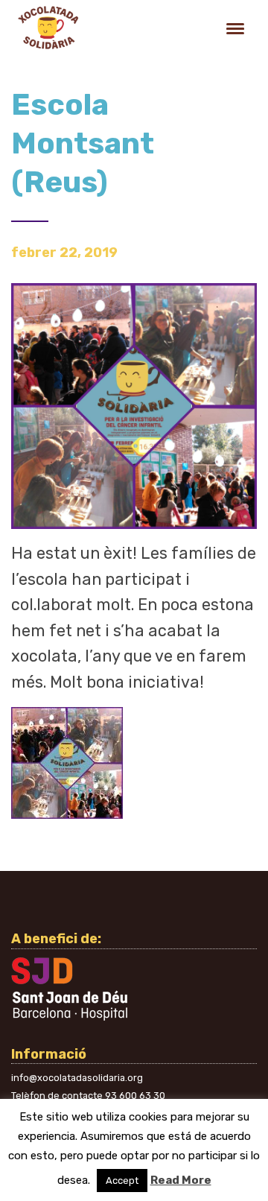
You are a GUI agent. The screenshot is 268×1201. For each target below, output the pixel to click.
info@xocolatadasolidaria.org (77, 1077)
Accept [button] (122, 1180)
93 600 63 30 (135, 1095)
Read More (180, 1180)
